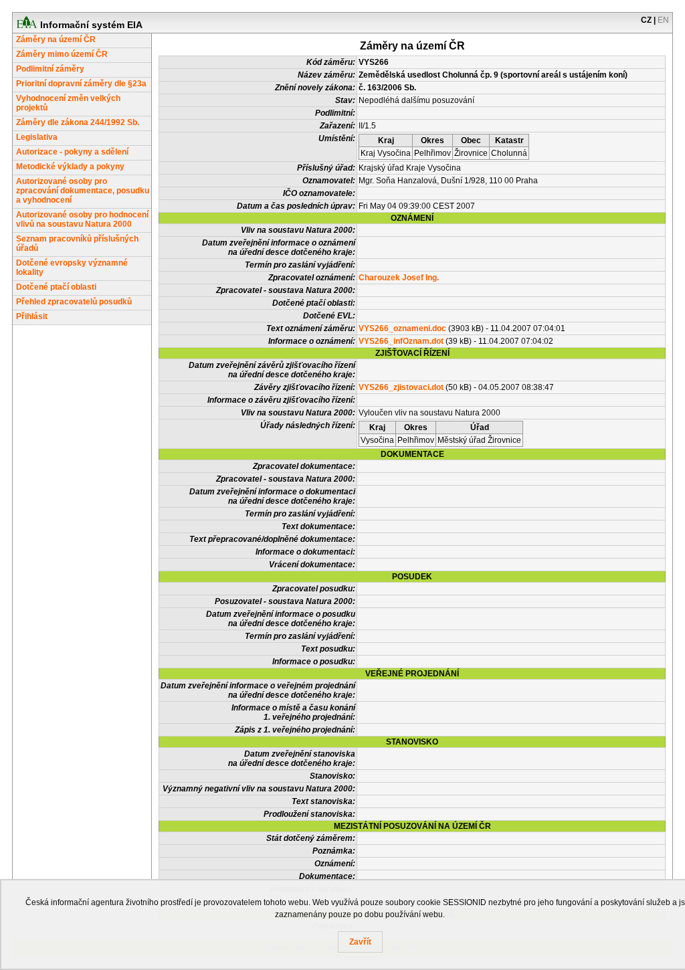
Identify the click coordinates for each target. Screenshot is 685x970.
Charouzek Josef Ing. (399, 277)
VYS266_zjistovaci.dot (401, 387)
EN (663, 20)
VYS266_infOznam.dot (401, 341)
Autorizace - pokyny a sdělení (72, 152)
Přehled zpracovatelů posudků (74, 301)
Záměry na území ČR (56, 39)
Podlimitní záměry (50, 69)
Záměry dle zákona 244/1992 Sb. (77, 122)
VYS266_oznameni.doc (402, 328)
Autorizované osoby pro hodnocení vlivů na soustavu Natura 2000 (82, 219)
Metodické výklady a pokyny (70, 166)
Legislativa (37, 137)
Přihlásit (31, 316)
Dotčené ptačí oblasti (56, 287)
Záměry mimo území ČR (62, 54)
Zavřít (360, 942)
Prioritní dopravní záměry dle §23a (81, 83)
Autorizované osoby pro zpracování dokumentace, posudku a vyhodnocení (82, 191)
